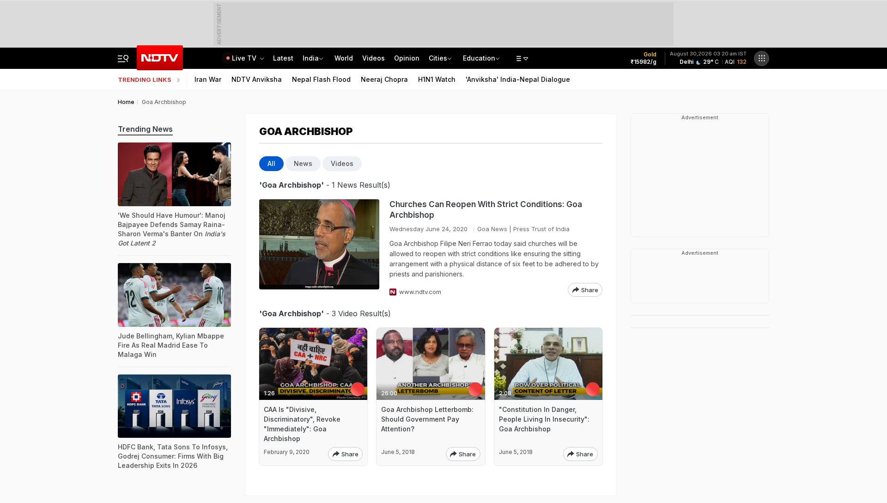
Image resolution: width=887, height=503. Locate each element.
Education (479, 58)
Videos (373, 58)
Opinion (406, 58)
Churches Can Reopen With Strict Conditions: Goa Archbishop (485, 210)
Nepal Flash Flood (321, 79)
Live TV (245, 58)
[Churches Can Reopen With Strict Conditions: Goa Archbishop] (319, 248)
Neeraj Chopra (384, 79)
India (311, 58)
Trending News (145, 129)
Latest (283, 58)
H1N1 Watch (437, 79)
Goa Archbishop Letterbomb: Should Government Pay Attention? (427, 419)
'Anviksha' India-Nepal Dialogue (518, 79)
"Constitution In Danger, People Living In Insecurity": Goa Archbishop (544, 419)
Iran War (207, 79)
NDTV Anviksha (256, 79)
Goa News (492, 229)
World (343, 58)
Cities (438, 58)
